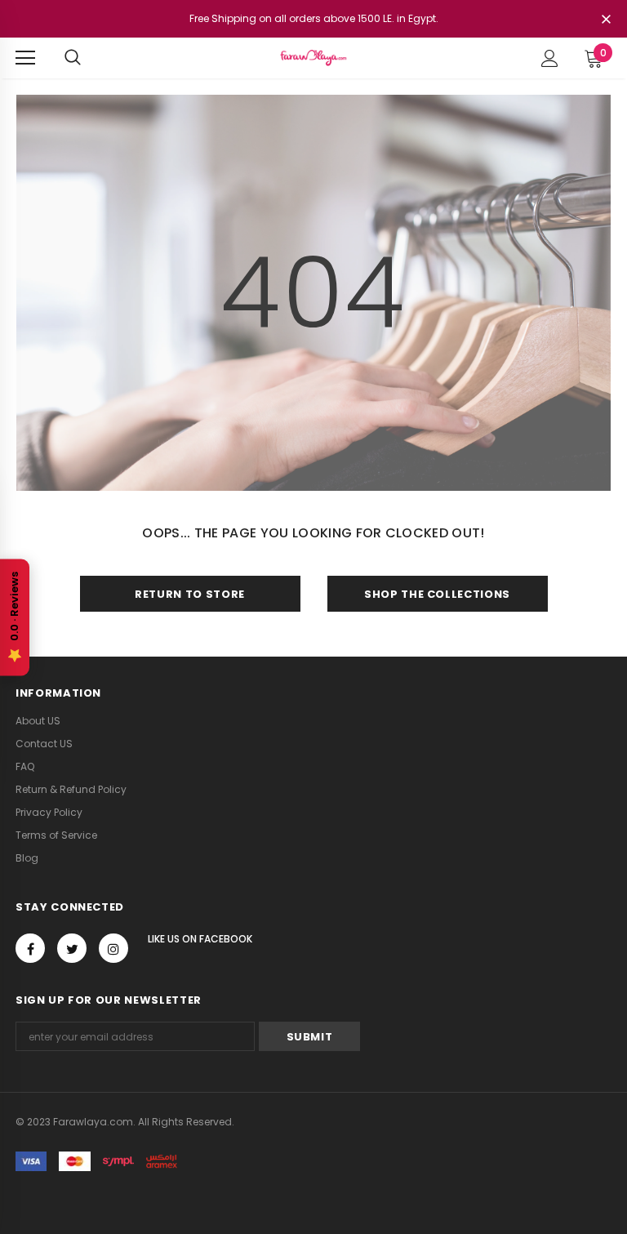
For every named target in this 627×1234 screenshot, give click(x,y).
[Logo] (313, 57)
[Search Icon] (72, 58)
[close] (606, 20)
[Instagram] (113, 948)
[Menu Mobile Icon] (25, 58)
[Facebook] (30, 948)
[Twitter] (72, 948)
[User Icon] (549, 58)
